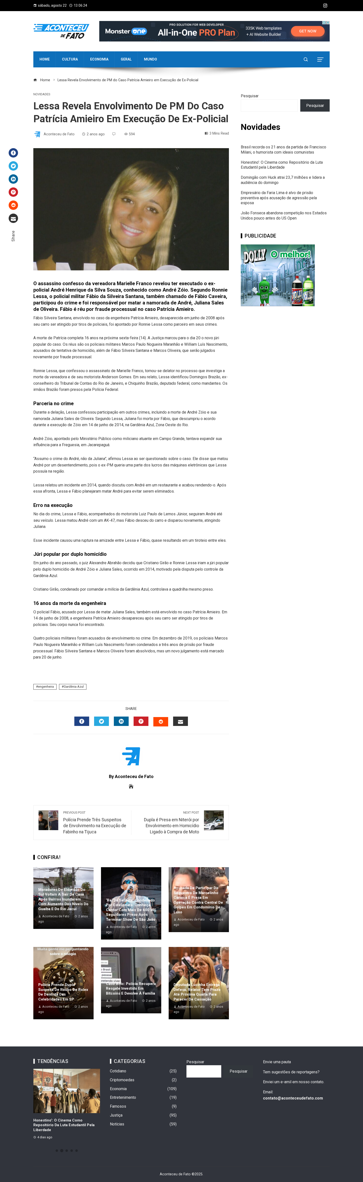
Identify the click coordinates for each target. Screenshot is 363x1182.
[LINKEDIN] (121, 721)
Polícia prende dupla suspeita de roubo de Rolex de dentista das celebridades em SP (63, 992)
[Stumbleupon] (13, 205)
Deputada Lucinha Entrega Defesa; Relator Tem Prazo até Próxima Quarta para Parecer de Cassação (197, 992)
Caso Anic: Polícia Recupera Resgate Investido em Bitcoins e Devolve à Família (131, 989)
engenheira (46, 686)
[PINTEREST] (141, 721)
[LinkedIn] (13, 179)
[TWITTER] (101, 721)
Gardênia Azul (74, 686)
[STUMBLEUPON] (160, 721)
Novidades (41, 94)
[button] (57, 1150)
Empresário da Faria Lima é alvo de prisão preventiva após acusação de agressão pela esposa (279, 197)
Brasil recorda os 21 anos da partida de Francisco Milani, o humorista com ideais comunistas (283, 150)
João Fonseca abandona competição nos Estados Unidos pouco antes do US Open (284, 215)
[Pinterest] (13, 192)
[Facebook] (13, 153)
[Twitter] (13, 166)
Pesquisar (250, 96)
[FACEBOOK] (81, 721)
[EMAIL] (180, 721)
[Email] (13, 218)
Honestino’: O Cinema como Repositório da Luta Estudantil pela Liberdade (282, 165)
